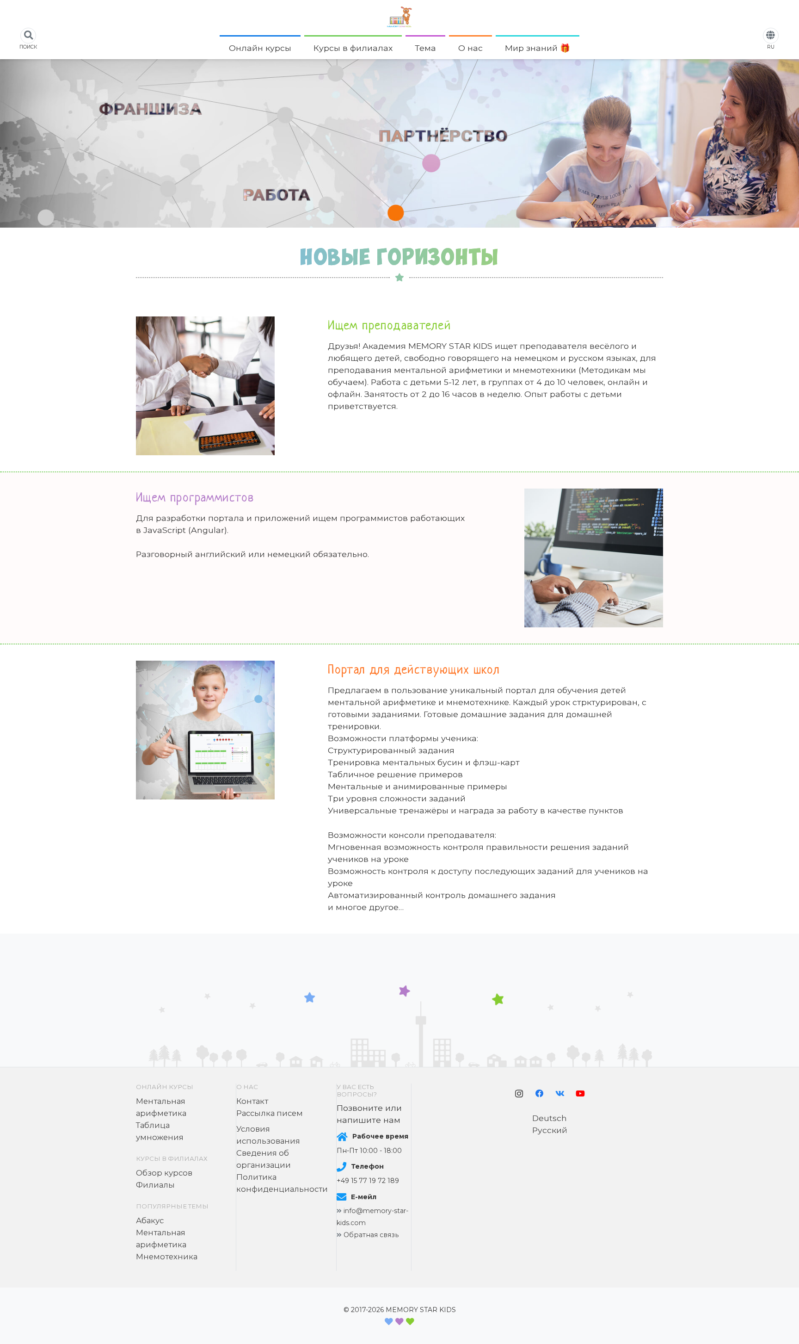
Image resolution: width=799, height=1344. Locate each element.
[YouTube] (580, 1094)
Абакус (150, 1220)
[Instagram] (519, 1094)
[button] (296, 48)
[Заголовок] (399, 16)
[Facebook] (539, 1094)
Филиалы (155, 1184)
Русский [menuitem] (549, 1130)
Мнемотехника (166, 1256)
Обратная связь (371, 1235)
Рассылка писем (269, 1113)
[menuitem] (549, 1118)
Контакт (252, 1101)
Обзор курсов (164, 1172)
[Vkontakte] (560, 1094)
